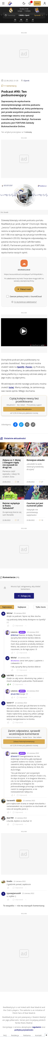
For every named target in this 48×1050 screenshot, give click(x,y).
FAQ (5, 1035)
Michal (9, 613)
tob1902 (10, 675)
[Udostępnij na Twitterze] (21, 424)
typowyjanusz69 (14, 893)
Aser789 (10, 818)
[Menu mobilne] (3, 3)
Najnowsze (7, 607)
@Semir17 (15, 756)
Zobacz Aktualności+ (24, 409)
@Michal (14, 635)
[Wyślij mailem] (27, 424)
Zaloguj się (26, 596)
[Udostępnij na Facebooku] (15, 424)
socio (19, 801)
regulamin (36, 1027)
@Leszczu (15, 660)
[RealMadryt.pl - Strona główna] (10, 3)
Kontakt (38, 1035)
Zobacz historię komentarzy (24, 741)
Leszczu (14, 632)
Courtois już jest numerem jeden (35, 504)
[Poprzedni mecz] (1, 15)
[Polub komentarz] (9, 625)
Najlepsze (22, 607)
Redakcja (15, 1035)
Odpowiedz (19, 626)
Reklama (27, 1035)
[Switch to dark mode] (24, 3)
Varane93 (11, 800)
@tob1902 (15, 694)
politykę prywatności (23, 1030)
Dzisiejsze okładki (36, 460)
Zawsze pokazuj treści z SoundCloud (26, 296)
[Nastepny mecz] (46, 15)
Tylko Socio (41, 607)
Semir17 (10, 702)
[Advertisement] (24, 1043)
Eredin (9, 881)
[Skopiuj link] (33, 424)
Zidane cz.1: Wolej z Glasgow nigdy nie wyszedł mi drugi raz (12, 464)
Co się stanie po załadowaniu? (25, 302)
